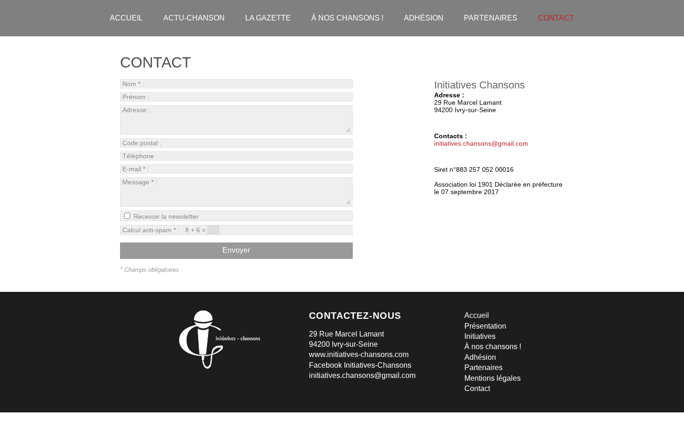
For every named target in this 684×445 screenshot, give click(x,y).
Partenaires (483, 367)
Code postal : (142, 143)
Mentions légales (492, 378)
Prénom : (136, 97)
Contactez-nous (355, 315)
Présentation (485, 326)
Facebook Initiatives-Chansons (360, 365)
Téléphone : (141, 156)
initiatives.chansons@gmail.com (481, 143)
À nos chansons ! (492, 347)
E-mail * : (136, 169)
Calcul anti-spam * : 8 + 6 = (165, 230)
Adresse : (136, 110)
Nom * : (134, 84)
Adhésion (480, 357)
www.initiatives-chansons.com (359, 354)
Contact (477, 388)
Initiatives (480, 336)
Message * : (139, 182)
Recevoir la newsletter (165, 216)
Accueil (476, 315)
